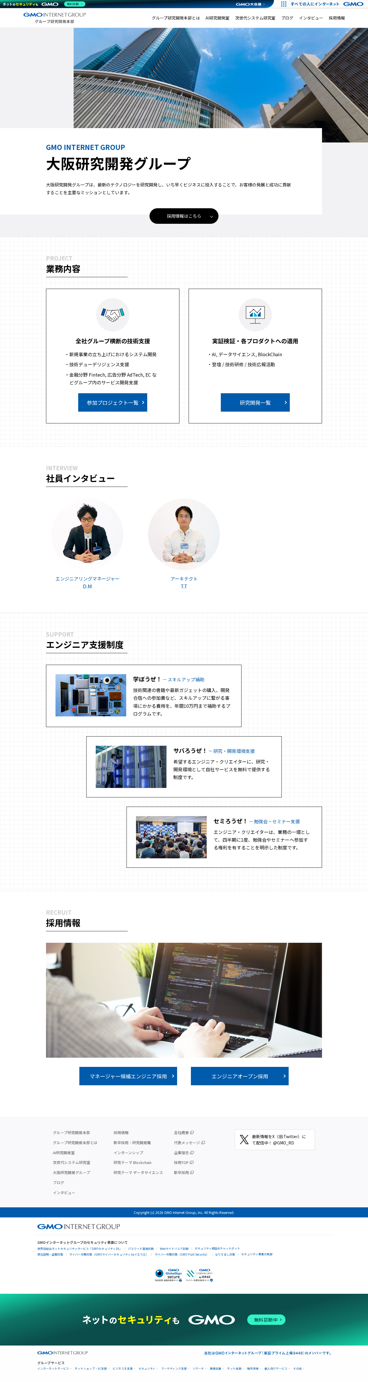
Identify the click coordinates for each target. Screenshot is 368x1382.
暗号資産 (253, 1369)
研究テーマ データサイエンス (138, 1172)
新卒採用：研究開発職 (132, 1142)
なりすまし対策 (225, 1254)
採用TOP (181, 1162)
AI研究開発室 (217, 18)
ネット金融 (234, 1369)
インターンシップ (128, 1152)
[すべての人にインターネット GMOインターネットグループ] (328, 4)
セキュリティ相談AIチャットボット (217, 1248)
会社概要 (181, 1132)
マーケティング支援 (174, 1369)
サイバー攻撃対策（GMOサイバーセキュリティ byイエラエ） (109, 1254)
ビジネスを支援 (123, 1369)
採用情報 (337, 18)
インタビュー (311, 18)
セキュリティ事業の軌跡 (257, 1254)
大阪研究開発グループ (71, 1172)
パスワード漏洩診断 (141, 1248)
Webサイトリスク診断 (174, 1248)
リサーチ (198, 1369)
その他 (297, 1369)
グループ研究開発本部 (71, 1132)
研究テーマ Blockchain (133, 1162)
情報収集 (215, 1369)
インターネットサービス (53, 1369)
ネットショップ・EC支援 (91, 1369)
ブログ (287, 18)
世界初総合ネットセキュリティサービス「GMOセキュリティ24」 (79, 1248)
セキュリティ (147, 1369)
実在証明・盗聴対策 (50, 1254)
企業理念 (181, 1152)
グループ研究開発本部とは (176, 18)
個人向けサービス (276, 1369)
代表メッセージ (187, 1142)
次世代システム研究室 (255, 18)
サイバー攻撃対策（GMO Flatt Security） (182, 1254)
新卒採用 (181, 1172)
